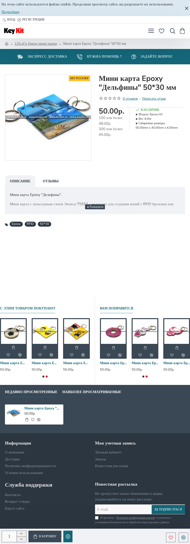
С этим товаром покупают (27, 308)
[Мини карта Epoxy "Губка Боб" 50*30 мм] (45, 331)
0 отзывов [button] (130, 98)
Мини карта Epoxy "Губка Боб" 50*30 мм (45, 363)
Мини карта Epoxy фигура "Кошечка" (176, 363)
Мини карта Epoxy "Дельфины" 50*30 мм (43, 408)
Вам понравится (116, 308)
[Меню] (151, 31)
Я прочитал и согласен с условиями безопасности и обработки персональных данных (133, 520)
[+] (21, 534)
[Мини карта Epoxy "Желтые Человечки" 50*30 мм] (76, 331)
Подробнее (10, 11)
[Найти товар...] (171, 31)
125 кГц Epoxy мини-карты (36, 43)
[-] (21, 539)
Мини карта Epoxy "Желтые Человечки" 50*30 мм (76, 363)
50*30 (44, 224)
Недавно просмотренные (31, 392)
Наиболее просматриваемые (91, 392)
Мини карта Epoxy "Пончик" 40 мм (113, 363)
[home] (6, 43)
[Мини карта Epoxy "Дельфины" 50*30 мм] (13, 413)
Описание (20, 181)
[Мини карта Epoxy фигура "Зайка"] (145, 331)
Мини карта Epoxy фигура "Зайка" (145, 363)
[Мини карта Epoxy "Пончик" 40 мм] (113, 331)
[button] (44, 536)
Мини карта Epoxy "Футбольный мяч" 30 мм (13, 363)
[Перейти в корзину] (183, 31)
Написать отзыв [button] (154, 98)
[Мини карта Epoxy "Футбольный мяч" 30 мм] (13, 331)
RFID (30, 224)
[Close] (186, 8)
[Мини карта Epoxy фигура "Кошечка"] (176, 331)
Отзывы (51, 181)
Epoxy (16, 224)
